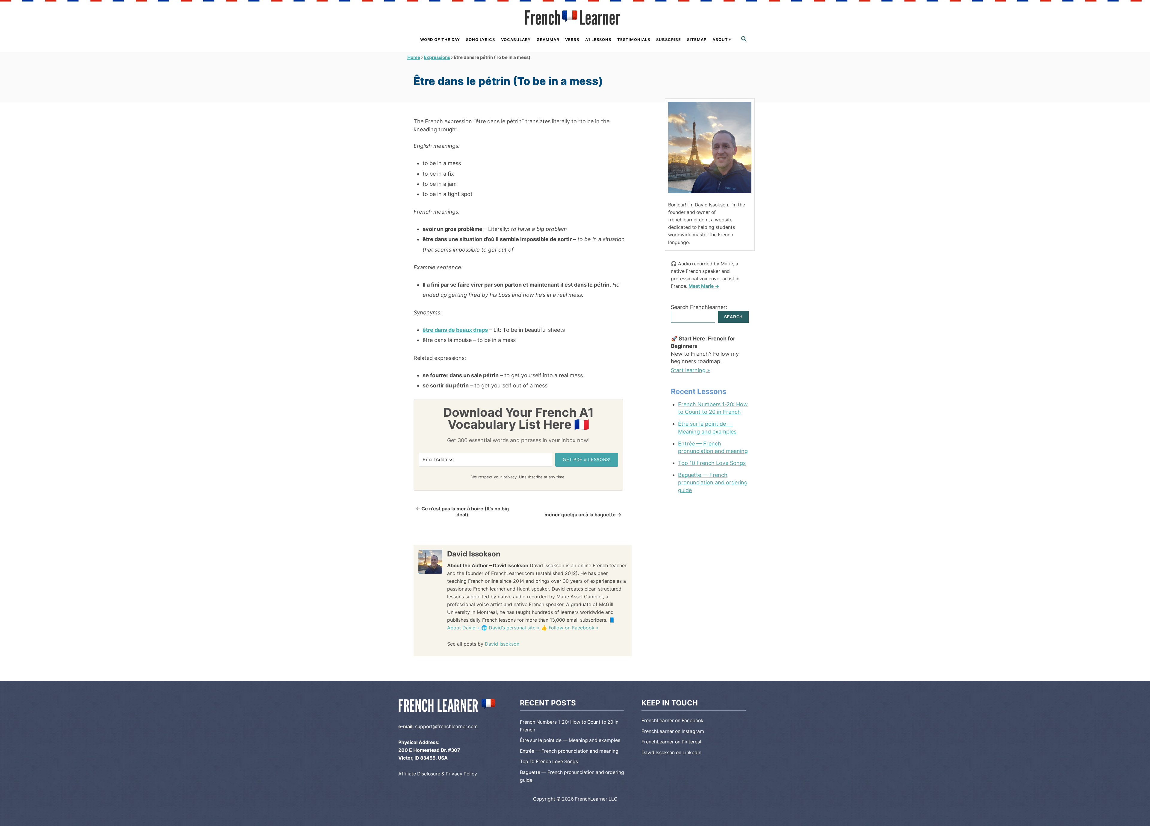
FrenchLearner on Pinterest (671, 742)
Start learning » (690, 370)
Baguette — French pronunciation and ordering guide (713, 482)
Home (413, 57)
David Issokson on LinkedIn (671, 752)
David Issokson (502, 644)
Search (733, 316)
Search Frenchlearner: (699, 307)
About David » (463, 628)
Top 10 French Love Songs (712, 463)
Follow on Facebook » (574, 628)
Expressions (437, 57)
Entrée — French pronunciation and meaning (713, 447)
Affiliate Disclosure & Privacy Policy (437, 774)
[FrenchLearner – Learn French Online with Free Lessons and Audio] (575, 17)
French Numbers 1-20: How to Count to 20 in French (713, 408)
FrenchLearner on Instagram (672, 731)
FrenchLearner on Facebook (672, 720)
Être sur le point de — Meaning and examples (707, 427)
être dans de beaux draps (455, 330)
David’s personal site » (514, 628)
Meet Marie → (704, 286)
